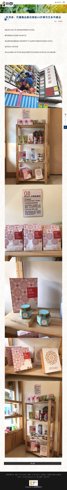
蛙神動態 (60, 21)
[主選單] (64, 2)
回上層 (33, 463)
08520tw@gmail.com (29, 477)
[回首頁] (8, 4)
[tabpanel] (33, 8)
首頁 (55, 21)
